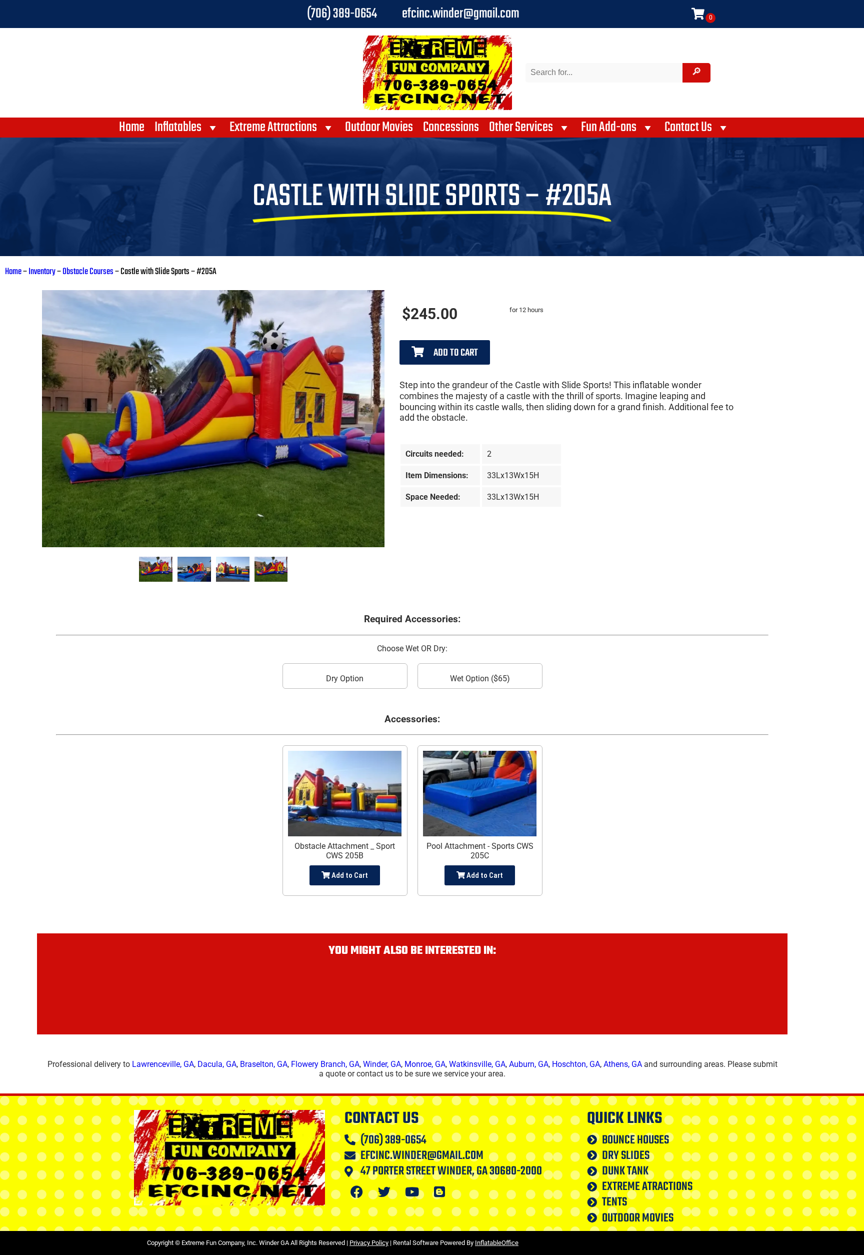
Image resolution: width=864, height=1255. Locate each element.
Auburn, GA (528, 1064)
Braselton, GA (264, 1064)
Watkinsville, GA (477, 1064)
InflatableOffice (496, 1242)
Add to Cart (455, 353)
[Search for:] (605, 72)
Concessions (451, 128)
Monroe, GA (425, 1064)
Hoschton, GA (576, 1064)
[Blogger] (439, 1191)
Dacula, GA (217, 1064)
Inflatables (178, 128)
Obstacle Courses (88, 272)
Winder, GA (382, 1064)
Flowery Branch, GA (325, 1064)
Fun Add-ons (608, 128)
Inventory (42, 272)
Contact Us (688, 128)
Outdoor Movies (379, 128)
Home (131, 128)
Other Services (521, 128)
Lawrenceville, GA (163, 1064)
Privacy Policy (369, 1242)
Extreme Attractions (273, 128)
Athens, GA (623, 1064)
